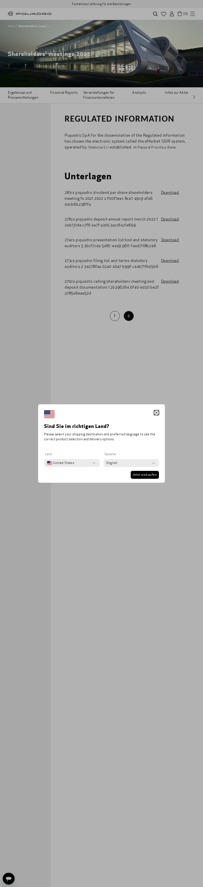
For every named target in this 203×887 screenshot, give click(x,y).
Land (48, 454)
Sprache (110, 454)
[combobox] (60, 463)
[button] (156, 412)
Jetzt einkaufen (145, 475)
